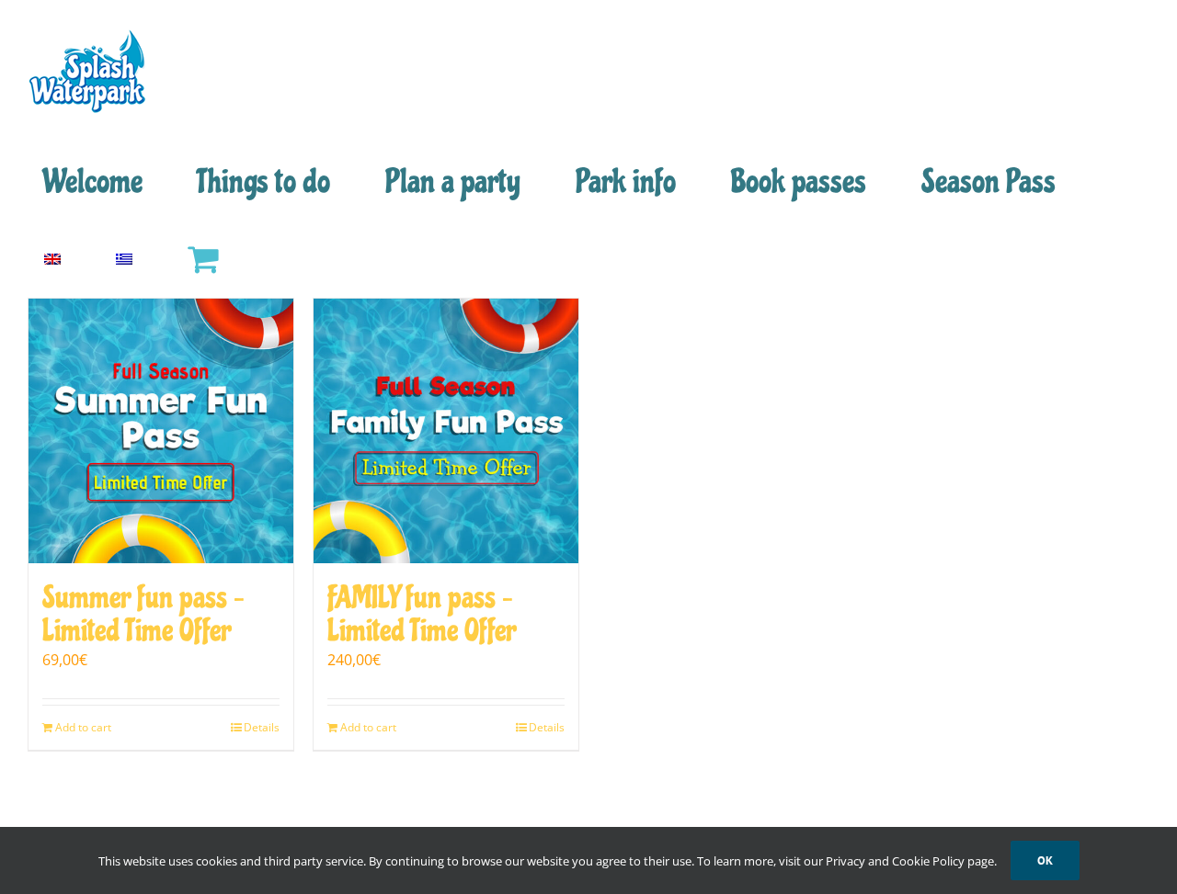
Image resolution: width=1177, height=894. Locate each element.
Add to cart (83, 727)
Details (262, 727)
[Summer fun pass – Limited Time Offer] (161, 431)
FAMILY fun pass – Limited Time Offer (421, 614)
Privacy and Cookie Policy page (910, 861)
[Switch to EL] (123, 259)
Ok (1045, 860)
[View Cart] (202, 259)
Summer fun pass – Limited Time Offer (143, 614)
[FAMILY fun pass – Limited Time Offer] (446, 431)
